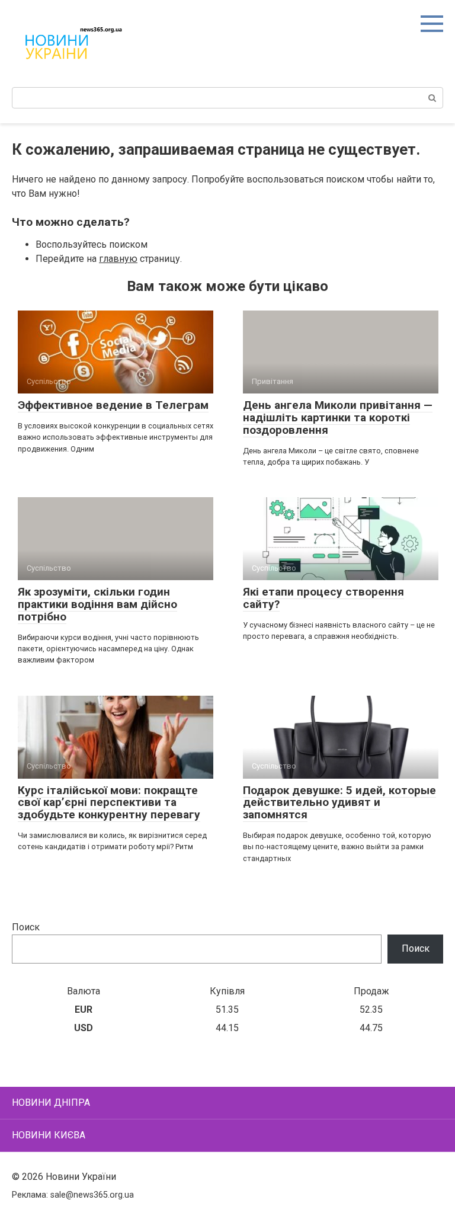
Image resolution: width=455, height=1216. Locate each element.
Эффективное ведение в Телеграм (113, 405)
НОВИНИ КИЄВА (48, 1135)
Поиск (26, 927)
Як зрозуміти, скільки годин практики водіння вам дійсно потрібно (97, 604)
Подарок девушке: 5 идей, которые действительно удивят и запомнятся (339, 802)
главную (118, 258)
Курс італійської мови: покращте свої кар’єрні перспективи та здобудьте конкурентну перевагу (109, 802)
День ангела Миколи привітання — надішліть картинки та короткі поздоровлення (337, 417)
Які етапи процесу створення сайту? (323, 598)
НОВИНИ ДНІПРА (51, 1102)
